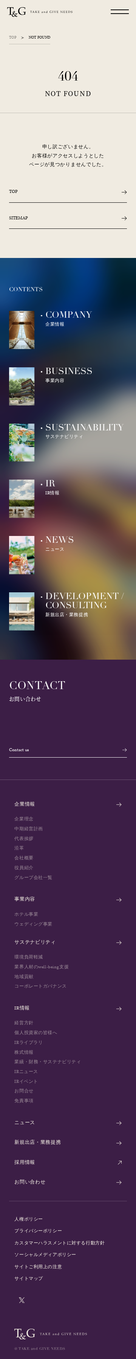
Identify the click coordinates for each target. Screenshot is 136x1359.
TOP (13, 37)
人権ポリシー (28, 1219)
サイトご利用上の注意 (38, 1267)
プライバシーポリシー (38, 1231)
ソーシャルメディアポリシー (45, 1255)
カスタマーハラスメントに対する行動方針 (59, 1243)
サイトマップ (28, 1278)
